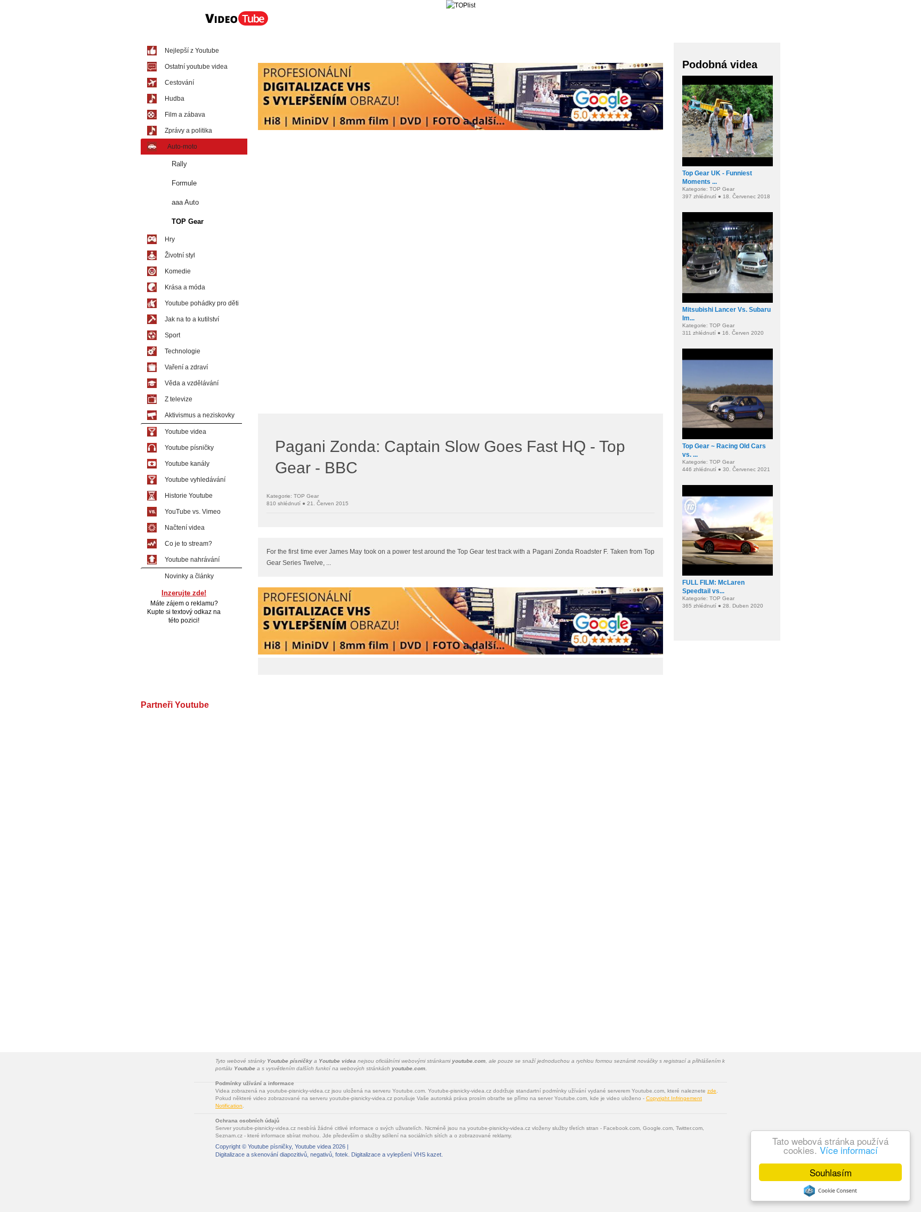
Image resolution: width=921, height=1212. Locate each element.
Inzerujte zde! (183, 593)
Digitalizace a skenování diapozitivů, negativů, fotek (281, 1154)
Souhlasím (831, 1172)
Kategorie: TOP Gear (292, 496)
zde (711, 1091)
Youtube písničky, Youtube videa (289, 1146)
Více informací (849, 1150)
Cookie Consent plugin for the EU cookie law (830, 1191)
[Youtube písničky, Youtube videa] (237, 24)
